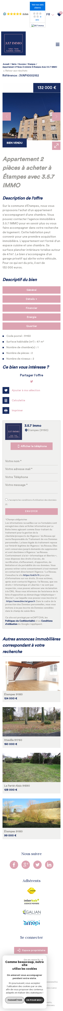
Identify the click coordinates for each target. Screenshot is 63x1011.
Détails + (31, 299)
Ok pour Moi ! (34, 999)
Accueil (6, 64)
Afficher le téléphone (34, 446)
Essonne (22, 64)
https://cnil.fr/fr (31, 575)
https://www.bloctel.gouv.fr (20, 601)
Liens (53, 988)
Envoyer (31, 511)
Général (31, 290)
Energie (31, 317)
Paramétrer (15, 999)
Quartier (31, 326)
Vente (13, 64)
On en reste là (31, 959)
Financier (31, 308)
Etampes (31, 64)
